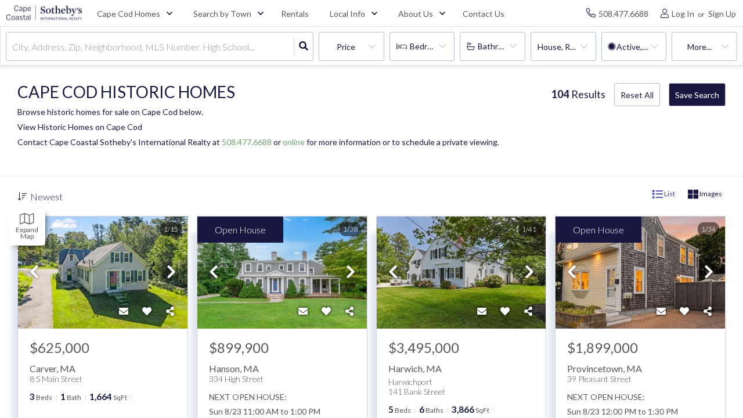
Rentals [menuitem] (295, 14)
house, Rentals (565, 47)
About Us (415, 14)
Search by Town (222, 14)
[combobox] (13, 46)
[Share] (170, 311)
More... (699, 47)
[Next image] (171, 272)
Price (346, 47)
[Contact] (123, 311)
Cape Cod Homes (128, 14)
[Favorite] (146, 311)
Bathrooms (498, 46)
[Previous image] (34, 272)
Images (710, 193)
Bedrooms (428, 46)
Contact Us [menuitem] (483, 14)
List (669, 193)
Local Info (347, 14)
